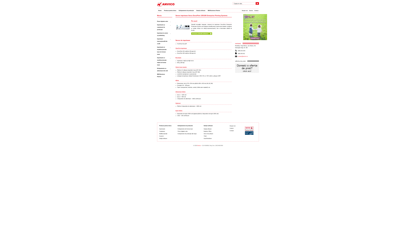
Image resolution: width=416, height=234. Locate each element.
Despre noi (245, 10)
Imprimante (162, 129)
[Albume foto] (251, 39)
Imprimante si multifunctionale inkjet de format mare (162, 61)
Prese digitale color (162, 21)
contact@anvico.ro (243, 56)
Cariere (251, 10)
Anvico (199, 145)
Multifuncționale (163, 133)
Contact (256, 10)
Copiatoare (162, 131)
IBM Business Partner (214, 10)
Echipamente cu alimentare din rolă (162, 69)
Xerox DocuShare (208, 133)
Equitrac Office (207, 131)
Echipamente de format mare (185, 129)
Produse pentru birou (170, 10)
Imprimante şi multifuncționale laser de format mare (162, 50)
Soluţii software (200, 10)
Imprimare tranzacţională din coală (162, 41)
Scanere (161, 136)
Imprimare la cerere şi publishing (162, 34)
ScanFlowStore (208, 138)
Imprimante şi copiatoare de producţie (161, 27)
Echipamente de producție (186, 10)
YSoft (205, 136)
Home (160, 10)
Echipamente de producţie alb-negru (187, 133)
